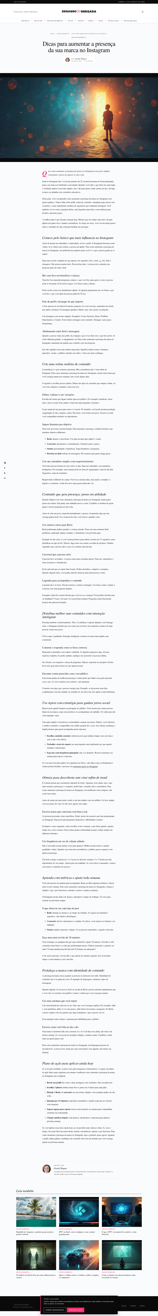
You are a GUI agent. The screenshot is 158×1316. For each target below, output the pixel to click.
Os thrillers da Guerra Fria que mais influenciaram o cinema (36, 1276)
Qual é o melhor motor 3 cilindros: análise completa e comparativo (79, 1276)
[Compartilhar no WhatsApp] (5, 463)
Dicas (70, 21)
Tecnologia (113, 21)
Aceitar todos (75, 1310)
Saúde (81, 21)
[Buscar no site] (142, 12)
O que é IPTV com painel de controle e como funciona (119, 1233)
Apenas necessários (55, 1310)
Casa (100, 21)
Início (53, 33)
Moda (91, 21)
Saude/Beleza (130, 21)
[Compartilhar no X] (5, 473)
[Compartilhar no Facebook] (5, 468)
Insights (25, 21)
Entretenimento (55, 21)
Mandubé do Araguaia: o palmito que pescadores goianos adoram (34, 1233)
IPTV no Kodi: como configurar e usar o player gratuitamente (77, 1233)
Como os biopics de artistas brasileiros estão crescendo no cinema (118, 1276)
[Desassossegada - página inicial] (79, 11)
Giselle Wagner (81, 58)
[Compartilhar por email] (5, 478)
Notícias (38, 21)
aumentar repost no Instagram (85, 766)
